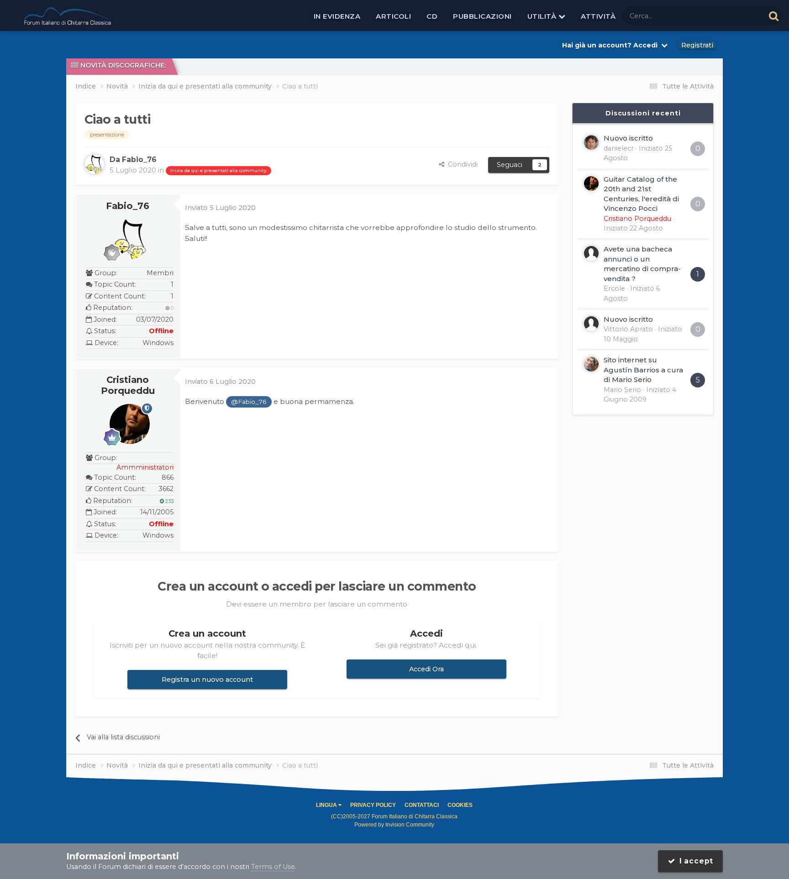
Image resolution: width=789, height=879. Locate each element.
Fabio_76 (127, 205)
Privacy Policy (373, 805)
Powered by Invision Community (394, 824)
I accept (694, 861)
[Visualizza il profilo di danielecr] (591, 142)
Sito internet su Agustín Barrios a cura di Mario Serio (643, 370)
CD (431, 16)
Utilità (542, 16)
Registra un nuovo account (207, 679)
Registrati (697, 45)
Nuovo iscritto (628, 138)
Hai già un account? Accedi (611, 45)
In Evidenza (337, 16)
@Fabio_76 (249, 401)
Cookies (460, 805)
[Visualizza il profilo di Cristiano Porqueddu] (129, 424)
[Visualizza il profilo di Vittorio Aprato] (591, 323)
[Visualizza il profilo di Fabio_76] (94, 164)
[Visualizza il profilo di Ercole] (591, 253)
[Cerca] (773, 15)
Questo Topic (732, 15)
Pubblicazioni (482, 16)
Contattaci (422, 805)
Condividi (461, 164)
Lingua (327, 805)
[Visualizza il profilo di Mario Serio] (591, 364)
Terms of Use (273, 867)
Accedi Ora (426, 669)
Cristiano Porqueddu (128, 385)
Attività (598, 16)
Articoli (393, 16)
